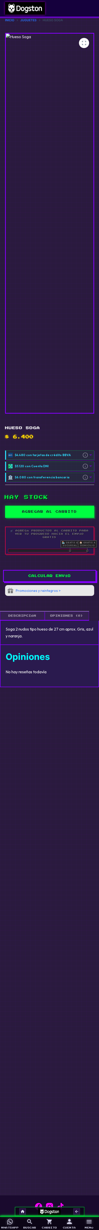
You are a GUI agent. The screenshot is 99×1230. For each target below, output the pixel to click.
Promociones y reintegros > (38, 590)
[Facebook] (38, 1206)
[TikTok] (60, 1206)
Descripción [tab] (22, 616)
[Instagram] (49, 1206)
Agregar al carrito (49, 511)
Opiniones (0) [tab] (66, 616)
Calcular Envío (49, 575)
